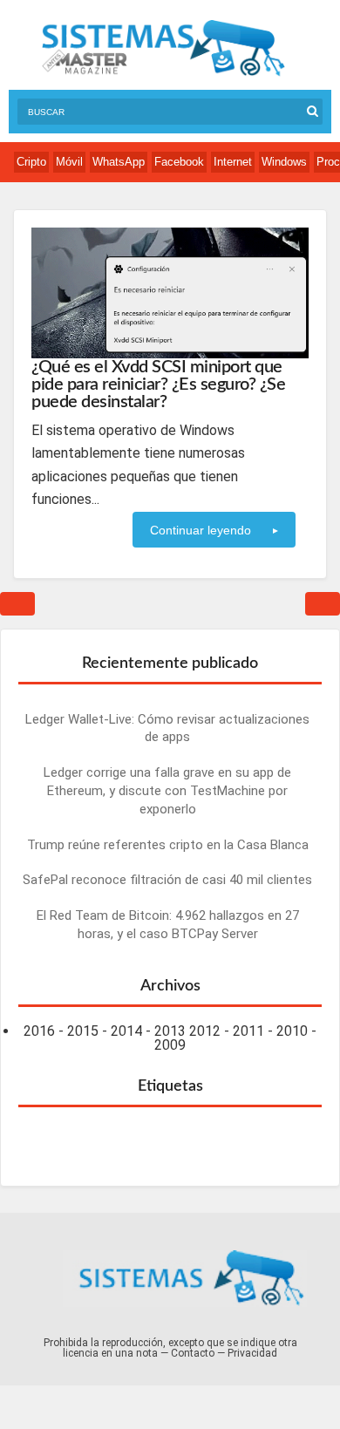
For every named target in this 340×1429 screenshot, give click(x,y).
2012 (205, 1031)
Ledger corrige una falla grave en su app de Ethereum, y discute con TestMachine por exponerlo (167, 791)
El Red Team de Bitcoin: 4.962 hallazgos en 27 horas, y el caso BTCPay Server (168, 925)
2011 (248, 1031)
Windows (284, 161)
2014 (126, 1031)
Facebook (179, 161)
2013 (170, 1031)
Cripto (31, 161)
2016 (39, 1031)
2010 (292, 1031)
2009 (170, 1045)
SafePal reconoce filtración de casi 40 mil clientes (167, 880)
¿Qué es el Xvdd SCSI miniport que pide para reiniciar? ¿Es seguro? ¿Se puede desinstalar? (158, 384)
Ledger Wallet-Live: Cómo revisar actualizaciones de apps (167, 728)
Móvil (69, 161)
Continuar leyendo (200, 530)
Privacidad (252, 1353)
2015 (83, 1031)
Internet (233, 161)
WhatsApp (118, 161)
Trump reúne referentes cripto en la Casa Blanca (168, 845)
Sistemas (163, 48)
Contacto (192, 1353)
